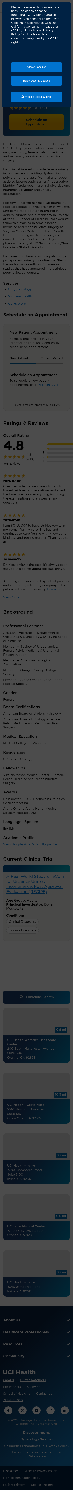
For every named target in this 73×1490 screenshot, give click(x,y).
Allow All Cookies (36, 67)
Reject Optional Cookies (36, 80)
